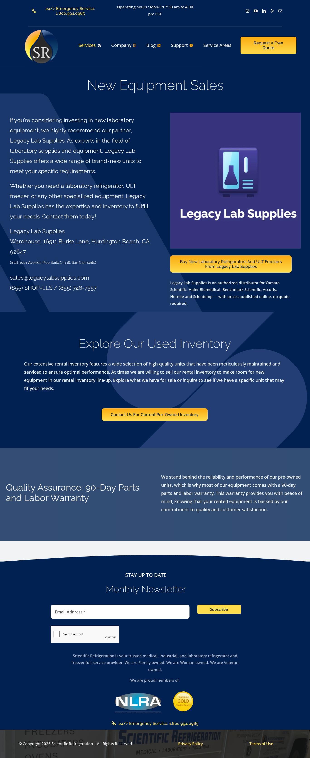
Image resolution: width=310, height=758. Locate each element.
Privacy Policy (190, 743)
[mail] (280, 11)
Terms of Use (261, 743)
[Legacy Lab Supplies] (238, 114)
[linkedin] (264, 11)
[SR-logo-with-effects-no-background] (42, 31)
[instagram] (247, 11)
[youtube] (256, 11)
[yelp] (272, 11)
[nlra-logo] (137, 694)
